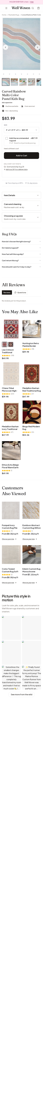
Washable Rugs (13, 15)
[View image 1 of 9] (6, 82)
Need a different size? (11, 148)
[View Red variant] (4, 344)
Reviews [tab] (6, 292)
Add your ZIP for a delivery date (16, 169)
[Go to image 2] (3, 74)
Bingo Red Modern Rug (31, 427)
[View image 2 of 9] (14, 82)
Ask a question (7, 102)
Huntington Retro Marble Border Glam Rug (30, 346)
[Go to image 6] (27, 74)
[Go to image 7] (33, 74)
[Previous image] (5, 47)
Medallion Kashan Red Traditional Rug (31, 389)
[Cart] (38, 8)
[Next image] (37, 47)
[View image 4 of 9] (31, 82)
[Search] (32, 8)
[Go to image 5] (21, 74)
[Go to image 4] (15, 74)
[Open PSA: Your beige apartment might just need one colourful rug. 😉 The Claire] (11, 628)
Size (5, 125)
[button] (21, 44)
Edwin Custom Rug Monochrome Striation (31, 571)
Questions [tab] (21, 292)
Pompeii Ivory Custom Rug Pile (9, 526)
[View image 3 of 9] (23, 82)
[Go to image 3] (9, 74)
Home (4, 15)
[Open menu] (6, 8)
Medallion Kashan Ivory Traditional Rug (10, 429)
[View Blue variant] (10, 344)
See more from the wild (21, 694)
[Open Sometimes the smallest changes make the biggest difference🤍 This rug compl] (11, 677)
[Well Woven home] (21, 8)
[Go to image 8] (39, 74)
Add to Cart (21, 155)
